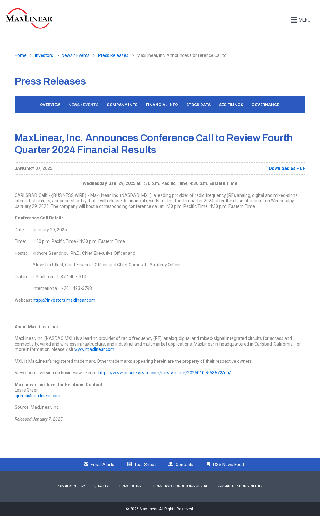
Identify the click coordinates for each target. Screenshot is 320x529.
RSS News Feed (228, 464)
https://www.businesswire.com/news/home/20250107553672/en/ (164, 372)
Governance (265, 104)
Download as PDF (286, 168)
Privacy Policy (71, 486)
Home (21, 55)
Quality (101, 486)
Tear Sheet (145, 464)
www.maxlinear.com (94, 349)
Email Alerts (102, 464)
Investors (44, 55)
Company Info (122, 104)
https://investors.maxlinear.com (64, 300)
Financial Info (162, 104)
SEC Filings (231, 104)
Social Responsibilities (240, 486)
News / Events (76, 55)
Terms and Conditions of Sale (180, 486)
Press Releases (113, 55)
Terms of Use (130, 486)
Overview (50, 104)
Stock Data (198, 104)
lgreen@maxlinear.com (37, 395)
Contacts (184, 464)
